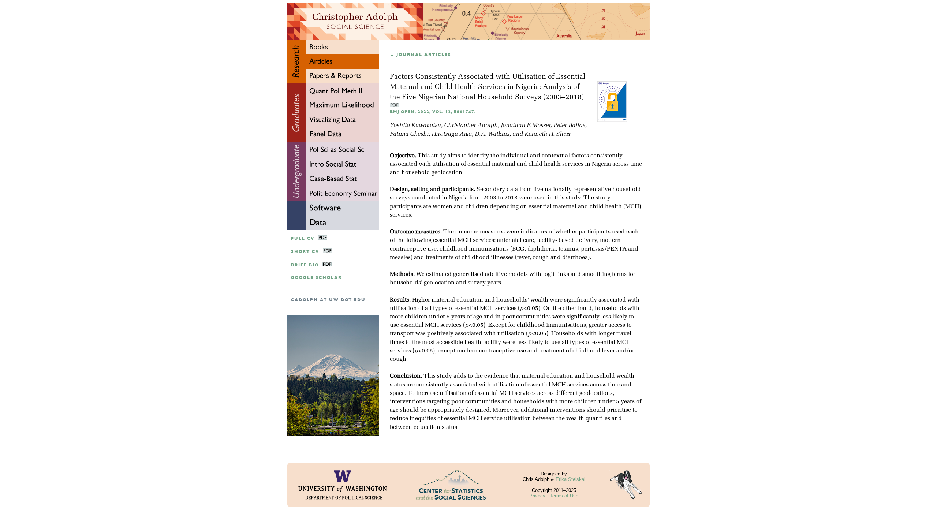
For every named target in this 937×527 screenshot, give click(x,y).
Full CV (302, 238)
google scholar (316, 277)
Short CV (305, 251)
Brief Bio (305, 265)
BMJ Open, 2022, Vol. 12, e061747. (433, 111)
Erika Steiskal (570, 479)
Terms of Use (564, 495)
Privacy (537, 495)
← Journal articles (420, 54)
